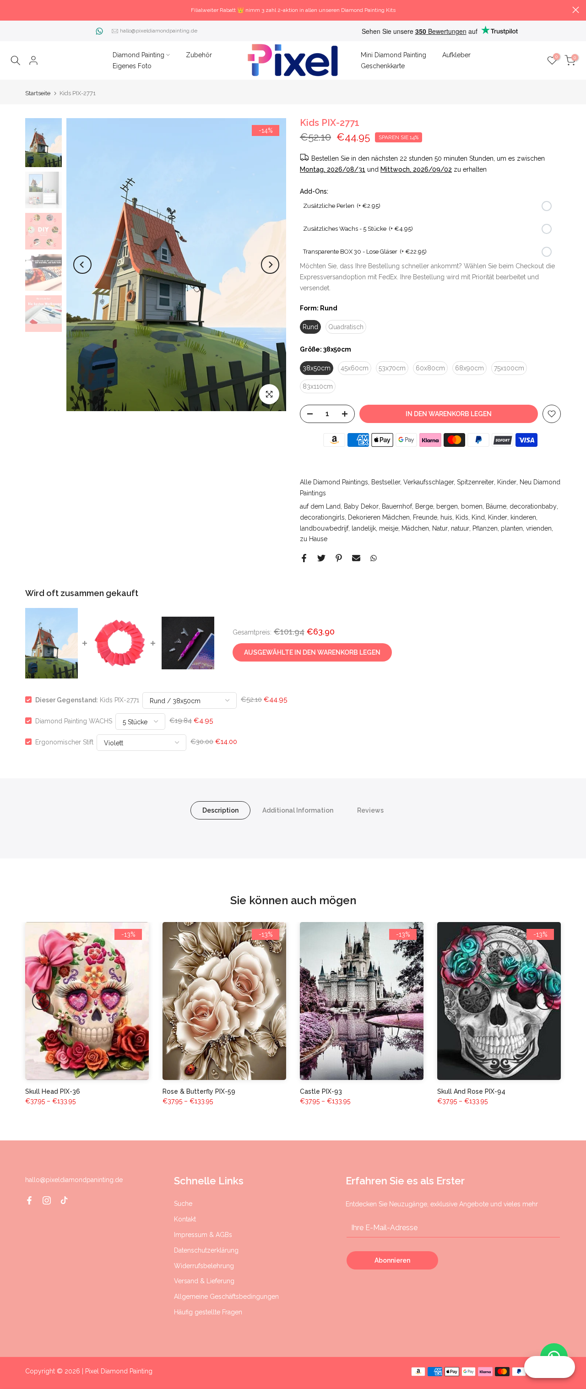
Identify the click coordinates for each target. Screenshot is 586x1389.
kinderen (523, 517)
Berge (424, 506)
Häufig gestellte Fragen (208, 1312)
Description (220, 810)
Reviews (370, 810)
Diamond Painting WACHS (73, 720)
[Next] (270, 264)
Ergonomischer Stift (64, 741)
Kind (478, 517)
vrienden (539, 528)
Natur (440, 528)
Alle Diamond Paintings (334, 482)
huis (446, 517)
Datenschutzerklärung (206, 1250)
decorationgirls (322, 517)
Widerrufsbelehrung (204, 1266)
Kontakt (185, 1219)
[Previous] (82, 264)
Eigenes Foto (132, 66)
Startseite (37, 93)
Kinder (506, 482)
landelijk (364, 528)
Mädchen (415, 528)
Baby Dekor (361, 506)
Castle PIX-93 (321, 1091)
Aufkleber (456, 55)
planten (512, 528)
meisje (388, 528)
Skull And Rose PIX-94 (471, 1091)
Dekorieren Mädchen (379, 517)
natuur (460, 528)
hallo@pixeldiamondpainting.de (158, 30)
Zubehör (199, 55)
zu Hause (313, 539)
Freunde (425, 517)
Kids (462, 517)
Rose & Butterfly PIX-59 (199, 1091)
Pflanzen (485, 528)
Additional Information (297, 810)
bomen (472, 506)
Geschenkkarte (383, 66)
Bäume (496, 506)
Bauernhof (397, 506)
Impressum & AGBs (203, 1234)
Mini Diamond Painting (393, 55)
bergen (447, 506)
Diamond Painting (138, 55)
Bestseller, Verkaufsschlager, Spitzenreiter (432, 482)
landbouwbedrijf (324, 528)
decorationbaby (533, 506)
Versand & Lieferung (204, 1281)
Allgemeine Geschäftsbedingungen (226, 1296)
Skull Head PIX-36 (52, 1091)
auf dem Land (320, 506)
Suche (183, 1203)
